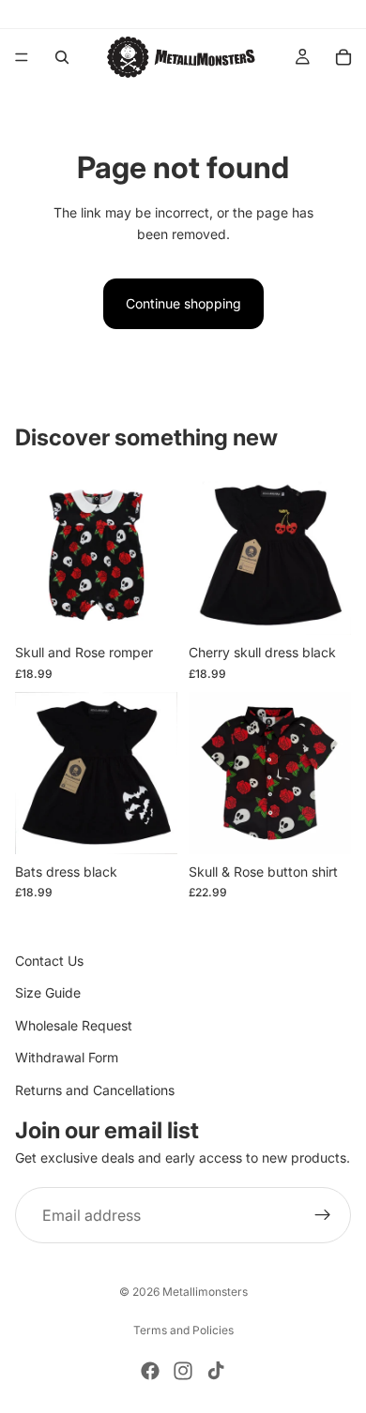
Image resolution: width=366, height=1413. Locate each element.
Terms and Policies (183, 1330)
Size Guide (48, 993)
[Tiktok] (216, 1371)
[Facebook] (150, 1371)
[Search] (62, 57)
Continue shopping (183, 303)
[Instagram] (183, 1371)
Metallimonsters (205, 1292)
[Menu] (21, 57)
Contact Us (49, 961)
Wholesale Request (73, 1025)
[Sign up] (323, 1216)
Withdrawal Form (66, 1057)
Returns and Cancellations (95, 1090)
